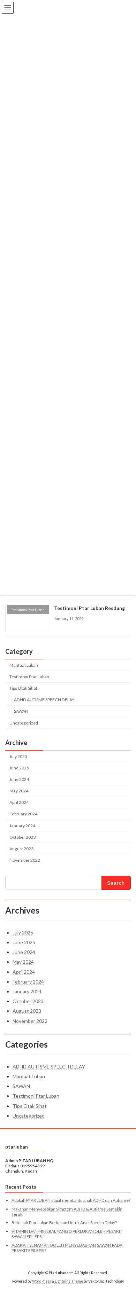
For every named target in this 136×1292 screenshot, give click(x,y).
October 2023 (22, 836)
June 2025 (19, 767)
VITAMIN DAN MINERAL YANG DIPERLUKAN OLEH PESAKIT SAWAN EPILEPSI (67, 1234)
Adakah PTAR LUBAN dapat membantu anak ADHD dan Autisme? (71, 1200)
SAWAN (21, 711)
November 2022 (24, 860)
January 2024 (22, 825)
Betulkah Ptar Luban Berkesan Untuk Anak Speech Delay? (64, 1222)
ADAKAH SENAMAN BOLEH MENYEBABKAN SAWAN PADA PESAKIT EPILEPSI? (67, 1247)
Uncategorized (23, 722)
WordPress (41, 1281)
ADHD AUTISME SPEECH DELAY (44, 699)
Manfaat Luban (23, 665)
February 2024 (23, 813)
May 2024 (18, 790)
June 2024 (19, 779)
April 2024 (19, 802)
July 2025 (18, 756)
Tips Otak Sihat (23, 688)
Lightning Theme (69, 1281)
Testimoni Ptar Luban (29, 676)
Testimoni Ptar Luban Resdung (89, 608)
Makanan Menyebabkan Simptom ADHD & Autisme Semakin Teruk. (67, 1211)
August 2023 (21, 848)
